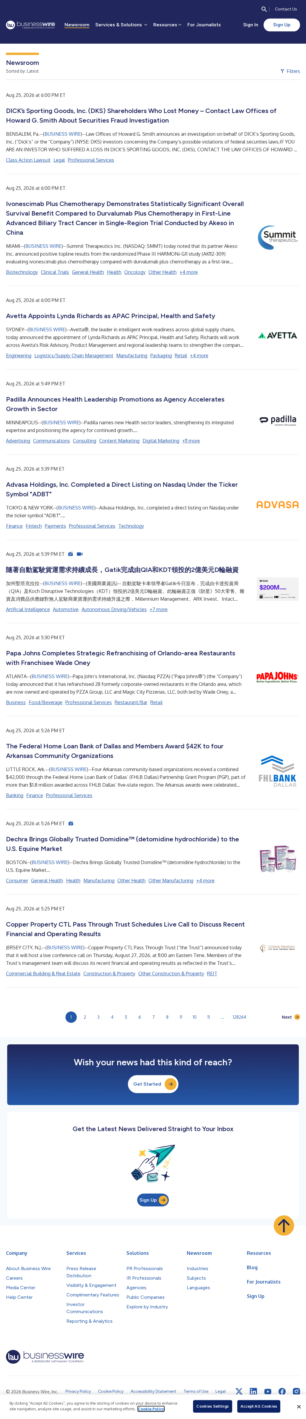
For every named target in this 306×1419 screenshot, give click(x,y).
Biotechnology (22, 272)
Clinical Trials (55, 272)
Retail (181, 355)
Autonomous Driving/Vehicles (114, 609)
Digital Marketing (161, 441)
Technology (131, 526)
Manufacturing (131, 355)
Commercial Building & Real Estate (43, 973)
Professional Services (91, 160)
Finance (14, 526)
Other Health (163, 272)
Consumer (17, 881)
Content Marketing (119, 441)
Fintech (34, 526)
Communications (51, 441)
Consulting (84, 441)
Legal (59, 160)
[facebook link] (282, 1391)
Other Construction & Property (171, 973)
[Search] (264, 9)
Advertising (18, 441)
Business (16, 702)
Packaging (161, 355)
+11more (191, 441)
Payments (55, 526)
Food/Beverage (45, 702)
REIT (212, 973)
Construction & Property (109, 973)
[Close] (299, 1406)
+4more (189, 272)
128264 (239, 1017)
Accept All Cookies (259, 1406)
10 (195, 1017)
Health (114, 272)
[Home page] (30, 25)
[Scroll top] (284, 1225)
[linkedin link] (253, 1391)
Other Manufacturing (171, 881)
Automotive (66, 609)
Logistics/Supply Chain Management (73, 355)
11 (208, 1017)
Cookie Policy (151, 1408)
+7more (159, 609)
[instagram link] (296, 1391)
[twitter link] (239, 1391)
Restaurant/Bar (131, 702)
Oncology (135, 272)
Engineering (18, 355)
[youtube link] (267, 1391)
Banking (14, 795)
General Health (88, 272)
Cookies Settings (212, 1406)
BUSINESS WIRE (63, 134)
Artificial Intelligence (28, 609)
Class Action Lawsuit (28, 160)
